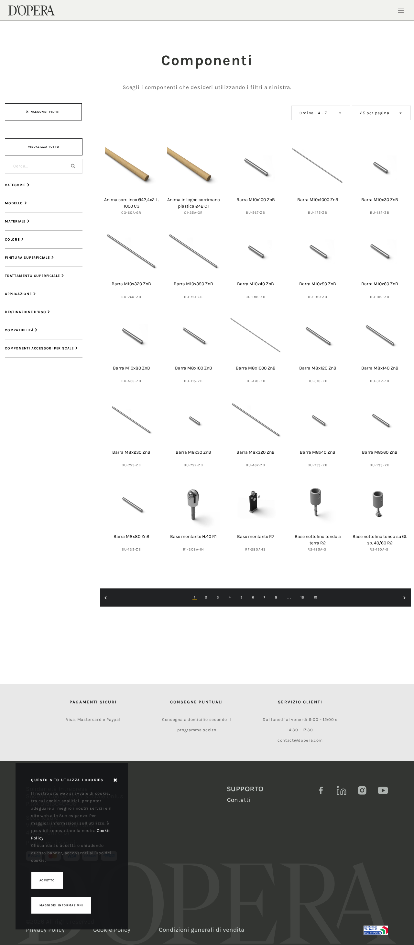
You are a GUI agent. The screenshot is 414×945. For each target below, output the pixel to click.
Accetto (47, 880)
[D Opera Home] (31, 10)
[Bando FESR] (376, 930)
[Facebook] (321, 790)
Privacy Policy (45, 929)
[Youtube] (383, 790)
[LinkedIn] (341, 790)
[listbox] (320, 113)
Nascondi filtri (45, 111)
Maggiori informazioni (61, 905)
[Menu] (401, 10)
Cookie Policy (111, 929)
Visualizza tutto (44, 146)
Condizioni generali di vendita (202, 929)
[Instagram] (362, 790)
